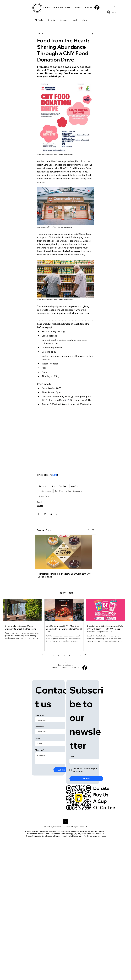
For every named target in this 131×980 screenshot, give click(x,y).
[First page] (42, 655)
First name (39, 715)
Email (38, 738)
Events (51, 20)
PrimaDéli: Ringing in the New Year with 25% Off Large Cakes (64, 575)
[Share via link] (57, 514)
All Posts (39, 20)
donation (75, 486)
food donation (45, 491)
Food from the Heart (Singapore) (68, 491)
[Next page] (80, 655)
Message (39, 750)
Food (74, 20)
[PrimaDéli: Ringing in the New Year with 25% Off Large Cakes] (65, 552)
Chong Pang (44, 496)
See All (91, 530)
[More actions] (92, 33)
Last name (39, 726)
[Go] (65, 821)
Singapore (43, 486)
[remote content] (65, 440)
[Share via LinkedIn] (51, 514)
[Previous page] (48, 655)
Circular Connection (53, 7)
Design (63, 20)
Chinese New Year (59, 486)
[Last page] (85, 655)
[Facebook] (96, 7)
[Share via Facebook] (38, 514)
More (84, 20)
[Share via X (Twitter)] (44, 514)
